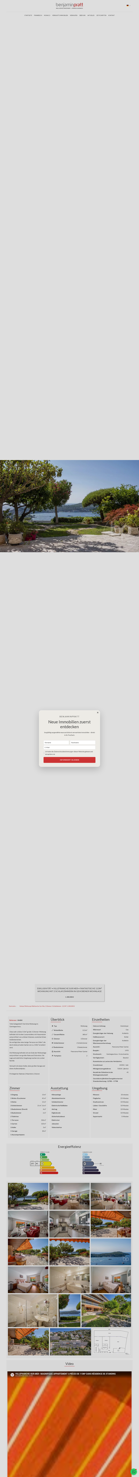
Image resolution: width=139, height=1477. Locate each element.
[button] (133, 1472)
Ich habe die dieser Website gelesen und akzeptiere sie (69, 753)
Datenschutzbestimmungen (63, 751)
